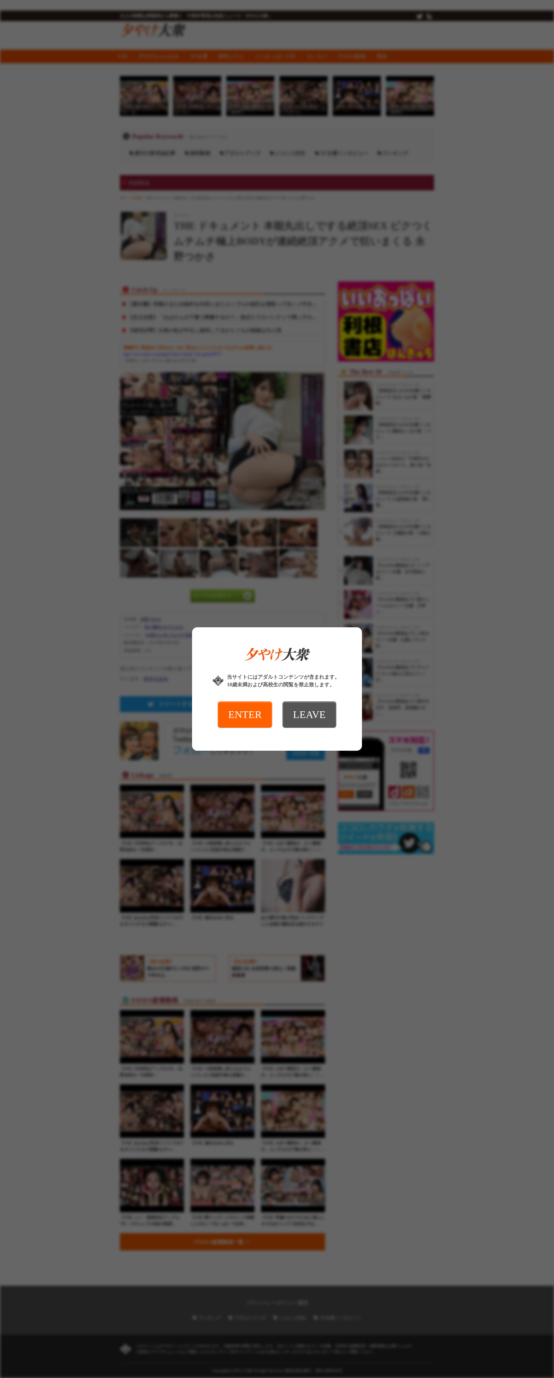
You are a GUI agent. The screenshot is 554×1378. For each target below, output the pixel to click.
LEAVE (309, 714)
